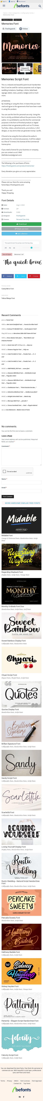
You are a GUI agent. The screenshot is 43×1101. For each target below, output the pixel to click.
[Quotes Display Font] (21, 694)
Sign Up (11, 1)
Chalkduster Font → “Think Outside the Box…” (22, 387)
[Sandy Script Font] (21, 763)
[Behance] (20, 1097)
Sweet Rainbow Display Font (14, 641)
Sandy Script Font (9, 778)
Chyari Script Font (9, 675)
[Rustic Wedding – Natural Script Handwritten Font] (21, 866)
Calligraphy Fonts (27, 13)
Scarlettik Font (8, 812)
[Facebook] (23, 1097)
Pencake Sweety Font (11, 918)
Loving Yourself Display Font (14, 847)
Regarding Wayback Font (12, 572)
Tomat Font (9, 320)
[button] (40, 7)
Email (4, 488)
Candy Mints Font (8, 289)
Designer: (6, 216)
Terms (3, 1081)
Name (4, 479)
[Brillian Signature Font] (21, 728)
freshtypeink (20, 216)
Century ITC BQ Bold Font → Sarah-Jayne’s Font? (22, 329)
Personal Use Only (22, 219)
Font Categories (14, 13)
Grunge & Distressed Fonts (10, 538)
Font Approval (37, 1081)
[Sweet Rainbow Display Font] (21, 625)
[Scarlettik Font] (21, 797)
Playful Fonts (15, 678)
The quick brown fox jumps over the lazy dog (22, 262)
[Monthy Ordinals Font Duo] (21, 591)
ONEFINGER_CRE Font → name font (18, 368)
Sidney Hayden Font (10, 986)
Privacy (9, 1081)
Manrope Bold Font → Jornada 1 (18, 401)
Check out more (22, 229)
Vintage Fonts (24, 575)
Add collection (22, 234)
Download (23, 224)
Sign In (4, 1)
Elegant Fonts (6, 678)
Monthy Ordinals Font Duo (13, 606)
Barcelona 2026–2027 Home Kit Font (25, 333)
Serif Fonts (27, 609)
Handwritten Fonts (26, 538)
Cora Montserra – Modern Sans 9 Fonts (18, 410)
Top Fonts (26, 1083)
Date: (5, 205)
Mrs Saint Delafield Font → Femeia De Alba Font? (22, 324)
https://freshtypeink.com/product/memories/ (18, 166)
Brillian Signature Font (11, 744)
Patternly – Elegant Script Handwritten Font (20, 1021)
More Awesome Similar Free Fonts (22, 503)
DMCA (16, 1081)
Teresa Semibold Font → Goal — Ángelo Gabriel (22, 405)
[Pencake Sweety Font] (21, 902)
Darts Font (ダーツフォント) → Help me (20, 345)
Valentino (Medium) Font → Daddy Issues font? (22, 392)
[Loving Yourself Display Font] (21, 831)
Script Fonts (17, 20)
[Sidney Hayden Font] (21, 971)
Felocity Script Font (10, 1055)
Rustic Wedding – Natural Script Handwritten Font (21, 882)
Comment (6, 446)
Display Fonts (6, 575)
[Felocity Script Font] (21, 1040)
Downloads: (8, 212)
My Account (22, 1)
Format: (6, 209)
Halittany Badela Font (11, 952)
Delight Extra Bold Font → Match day (19, 396)
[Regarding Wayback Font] (21, 557)
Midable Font (7, 535)
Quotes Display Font (10, 709)
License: (6, 219)
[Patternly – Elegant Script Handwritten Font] (21, 1005)
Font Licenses (25, 1081)
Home (5, 13)
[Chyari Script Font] (21, 660)
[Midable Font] (21, 520)
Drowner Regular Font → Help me (18, 349)
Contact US (17, 1083)
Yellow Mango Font (8, 298)
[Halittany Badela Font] (21, 937)
